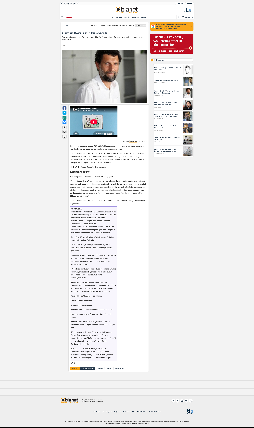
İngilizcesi (133, 141)
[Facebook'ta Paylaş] (64, 108)
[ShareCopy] (64, 127)
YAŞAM (66, 25)
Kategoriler (189, 17)
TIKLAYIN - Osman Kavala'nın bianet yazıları (88, 167)
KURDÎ (189, 3)
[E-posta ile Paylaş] (64, 132)
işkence (100, 368)
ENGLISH (180, 3)
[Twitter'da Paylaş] (64, 113)
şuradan (135, 200)
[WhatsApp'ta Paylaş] (64, 118)
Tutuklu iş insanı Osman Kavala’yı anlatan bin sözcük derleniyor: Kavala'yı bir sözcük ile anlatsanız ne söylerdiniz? (102, 38)
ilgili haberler (159, 60)
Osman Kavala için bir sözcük (84, 33)
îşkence (108, 368)
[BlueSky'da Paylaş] (64, 122)
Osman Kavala (99, 146)
